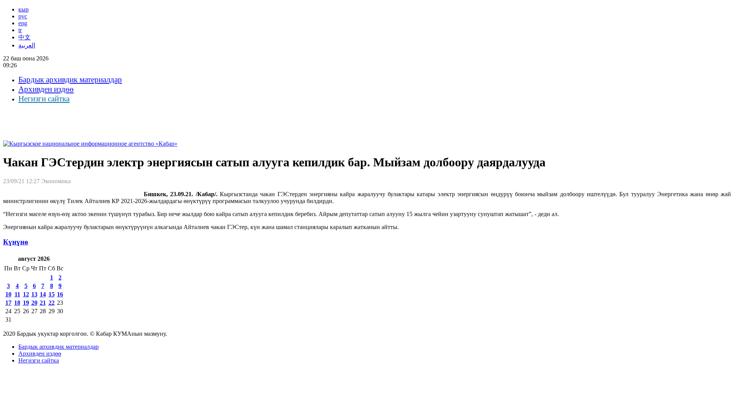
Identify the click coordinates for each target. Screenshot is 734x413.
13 (34, 294)
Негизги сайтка (44, 98)
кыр (23, 9)
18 (17, 302)
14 (43, 294)
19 (26, 302)
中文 (24, 37)
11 (17, 294)
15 (52, 294)
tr (20, 30)
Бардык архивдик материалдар (70, 79)
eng (22, 23)
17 (8, 302)
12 (26, 294)
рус (22, 16)
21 (43, 302)
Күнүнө (15, 242)
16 (60, 294)
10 (8, 294)
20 (34, 302)
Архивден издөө (46, 89)
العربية (26, 45)
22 (52, 302)
